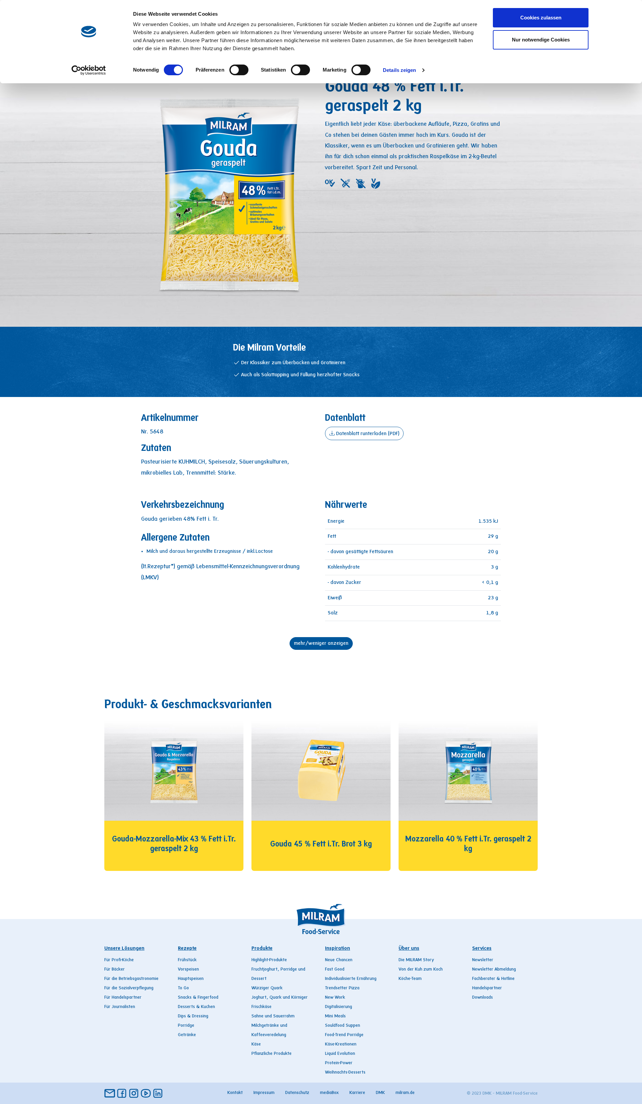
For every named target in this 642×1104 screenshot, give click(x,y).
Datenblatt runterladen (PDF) (367, 433)
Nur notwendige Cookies (541, 39)
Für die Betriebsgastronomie (131, 979)
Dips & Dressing (193, 1016)
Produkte (262, 948)
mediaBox (329, 1093)
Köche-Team (410, 979)
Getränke (187, 1035)
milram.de (405, 1093)
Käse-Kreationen (340, 1044)
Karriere (357, 1093)
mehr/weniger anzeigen (321, 643)
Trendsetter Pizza (342, 988)
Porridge (186, 1025)
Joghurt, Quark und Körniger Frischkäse (279, 1002)
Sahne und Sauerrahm (273, 1016)
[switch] (238, 70)
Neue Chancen (338, 960)
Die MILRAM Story (416, 960)
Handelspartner (487, 988)
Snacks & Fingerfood (198, 997)
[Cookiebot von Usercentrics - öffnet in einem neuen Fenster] (89, 70)
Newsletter (482, 960)
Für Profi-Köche (119, 960)
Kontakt (235, 1093)
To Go (183, 988)
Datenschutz (297, 1093)
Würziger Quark (267, 988)
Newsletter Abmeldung (494, 969)
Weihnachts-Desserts (345, 1072)
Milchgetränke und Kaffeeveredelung (269, 1030)
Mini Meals (335, 1016)
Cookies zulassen (540, 17)
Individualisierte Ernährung (351, 979)
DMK (380, 1093)
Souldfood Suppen (342, 1025)
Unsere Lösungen (124, 948)
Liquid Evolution (340, 1053)
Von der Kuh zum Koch (421, 969)
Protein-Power (338, 1063)
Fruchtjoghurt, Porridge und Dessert (278, 974)
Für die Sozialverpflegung (128, 988)
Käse (256, 1044)
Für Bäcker (114, 969)
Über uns (409, 948)
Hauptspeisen (191, 979)
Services (482, 948)
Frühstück (187, 960)
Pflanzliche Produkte (271, 1053)
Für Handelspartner (122, 997)
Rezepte (187, 948)
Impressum (264, 1093)
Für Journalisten (119, 1007)
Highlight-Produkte (269, 960)
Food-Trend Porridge (344, 1035)
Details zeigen (399, 70)
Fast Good (334, 969)
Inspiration (337, 948)
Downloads (482, 997)
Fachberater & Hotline (493, 979)
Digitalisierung (338, 1007)
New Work (335, 997)
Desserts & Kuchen (196, 1007)
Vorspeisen (188, 969)
